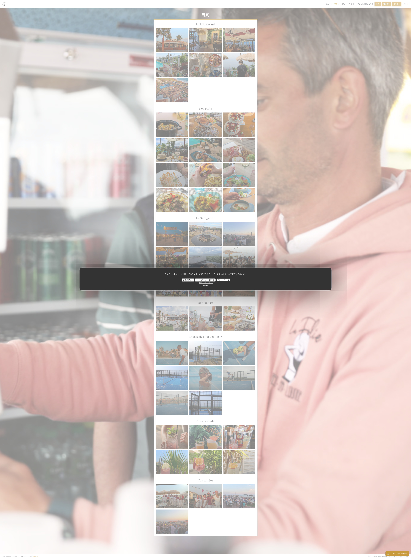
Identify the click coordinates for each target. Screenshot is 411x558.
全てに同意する (188, 280)
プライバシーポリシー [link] (206, 283)
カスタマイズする (223, 280)
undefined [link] (206, 285)
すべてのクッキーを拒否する (205, 280)
